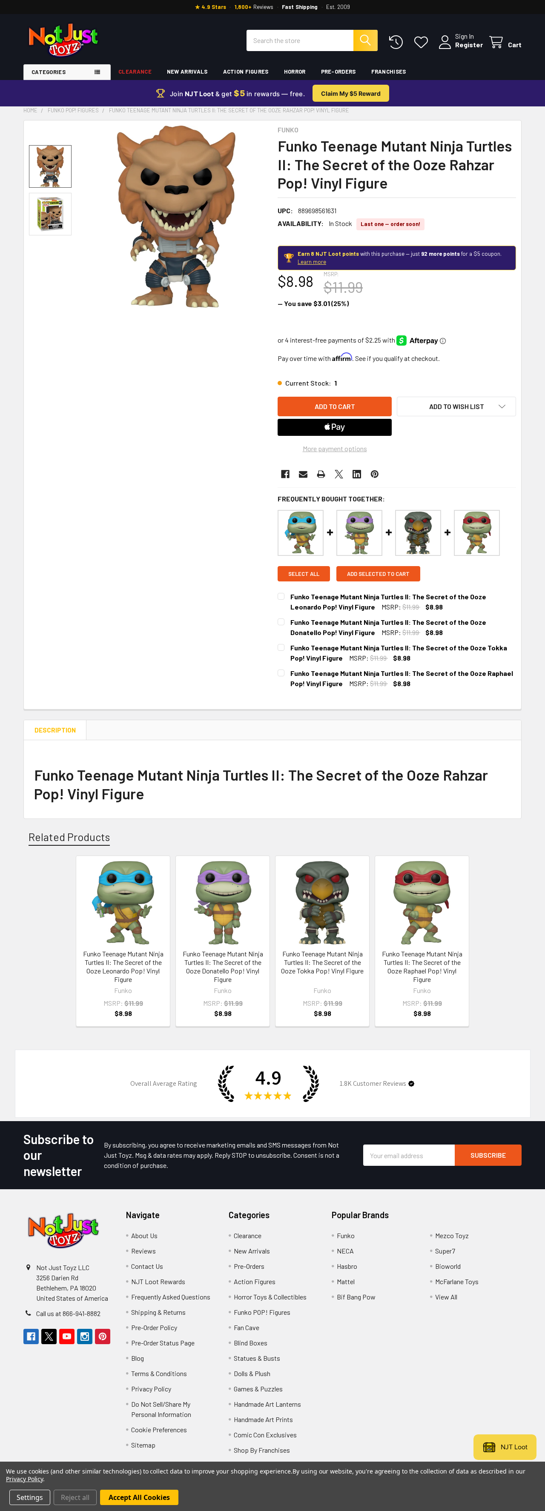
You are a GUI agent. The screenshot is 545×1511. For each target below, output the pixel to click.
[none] (176, 217)
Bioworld (448, 1266)
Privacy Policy (151, 1389)
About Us (144, 1235)
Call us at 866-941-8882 (68, 1313)
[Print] (321, 474)
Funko (346, 1235)
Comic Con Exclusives (265, 1435)
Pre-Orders (338, 71)
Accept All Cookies (139, 1497)
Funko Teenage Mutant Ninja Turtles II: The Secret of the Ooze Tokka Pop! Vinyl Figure (322, 962)
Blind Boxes (250, 1343)
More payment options (335, 448)
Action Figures (246, 71)
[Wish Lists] (423, 42)
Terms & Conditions (159, 1373)
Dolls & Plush (252, 1373)
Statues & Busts (257, 1358)
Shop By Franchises (262, 1450)
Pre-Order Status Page (163, 1343)
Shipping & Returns (158, 1312)
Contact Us (147, 1266)
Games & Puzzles (258, 1389)
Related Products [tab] (69, 836)
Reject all (75, 1497)
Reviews (143, 1251)
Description (55, 730)
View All (446, 1297)
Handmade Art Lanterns (267, 1404)
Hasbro (347, 1266)
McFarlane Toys (457, 1281)
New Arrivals (187, 71)
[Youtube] (67, 1336)
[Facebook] (285, 474)
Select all (303, 573)
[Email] (303, 474)
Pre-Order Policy (154, 1327)
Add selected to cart (378, 573)
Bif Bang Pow (356, 1297)
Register (469, 44)
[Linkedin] (356, 474)
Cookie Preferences (159, 1429)
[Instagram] (84, 1336)
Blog (137, 1358)
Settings (30, 1497)
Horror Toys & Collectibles (270, 1297)
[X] (339, 474)
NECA (345, 1251)
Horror (295, 71)
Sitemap (143, 1445)
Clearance (135, 71)
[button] (456, 406)
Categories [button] (49, 72)
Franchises (388, 71)
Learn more (312, 261)
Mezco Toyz (452, 1235)
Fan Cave (246, 1327)
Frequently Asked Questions (170, 1297)
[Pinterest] (374, 474)
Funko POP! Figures (262, 1312)
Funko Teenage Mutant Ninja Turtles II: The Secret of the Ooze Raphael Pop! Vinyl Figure (422, 966)
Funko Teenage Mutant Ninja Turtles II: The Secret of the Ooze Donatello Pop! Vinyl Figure (223, 966)
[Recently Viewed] (398, 42)
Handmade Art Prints (263, 1419)
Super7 (445, 1251)
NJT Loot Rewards (158, 1281)
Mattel (346, 1281)
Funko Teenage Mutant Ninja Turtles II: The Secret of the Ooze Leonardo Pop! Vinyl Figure (123, 966)
